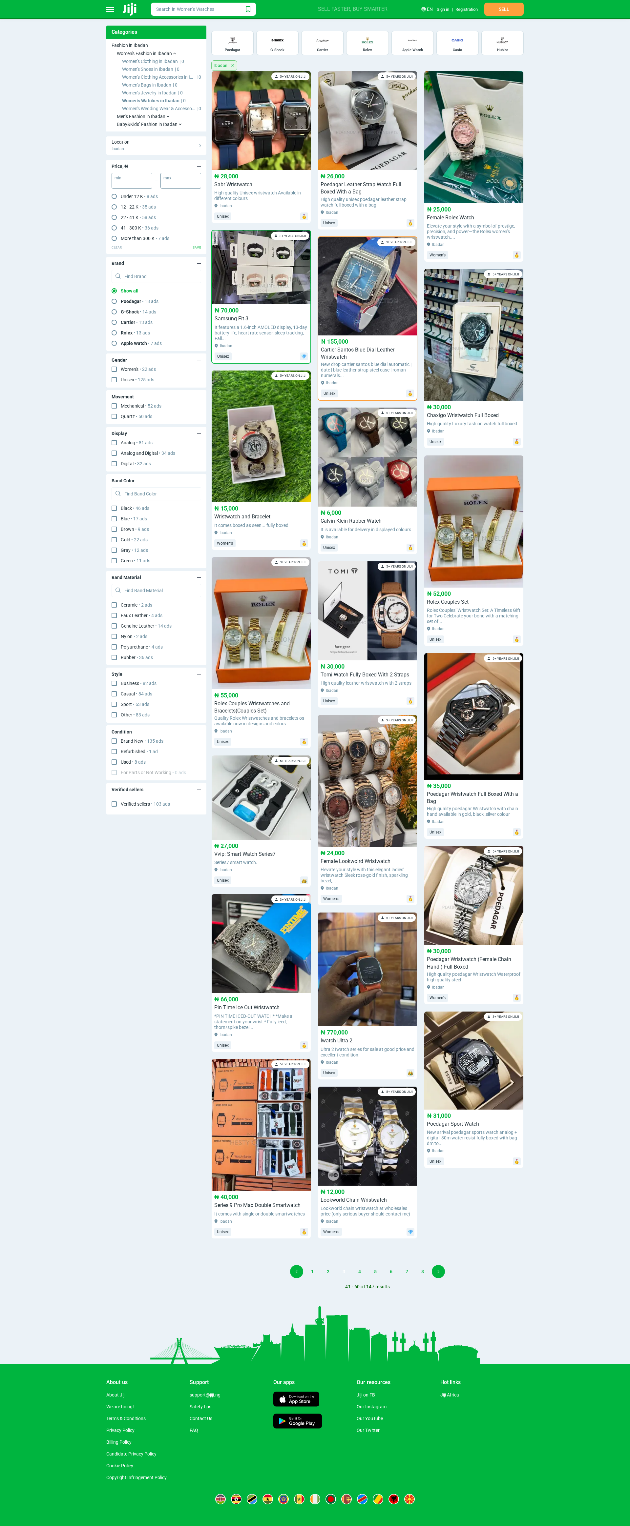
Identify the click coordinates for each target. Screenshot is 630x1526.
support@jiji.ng (205, 1394)
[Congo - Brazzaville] (378, 1499)
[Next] (438, 1271)
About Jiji (115, 1394)
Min (118, 178)
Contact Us (201, 1418)
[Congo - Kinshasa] (362, 1499)
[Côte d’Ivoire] (315, 1499)
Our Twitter (368, 1430)
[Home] (130, 9)
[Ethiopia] (283, 1499)
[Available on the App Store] (296, 1400)
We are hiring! (120, 1406)
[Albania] (393, 1499)
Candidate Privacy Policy (131, 1453)
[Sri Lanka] (346, 1499)
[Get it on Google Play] (297, 1422)
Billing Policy (119, 1442)
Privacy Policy (120, 1430)
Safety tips (200, 1406)
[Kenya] (220, 1499)
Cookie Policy (119, 1465)
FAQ (194, 1430)
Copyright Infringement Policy (136, 1477)
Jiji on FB (366, 1394)
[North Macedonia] (409, 1499)
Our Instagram (372, 1406)
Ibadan (221, 65)
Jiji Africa (449, 1394)
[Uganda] (236, 1499)
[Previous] (296, 1271)
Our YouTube (370, 1418)
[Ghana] (267, 1499)
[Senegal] (299, 1499)
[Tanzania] (252, 1499)
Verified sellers (145, 804)
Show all (129, 291)
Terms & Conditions (126, 1418)
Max (167, 178)
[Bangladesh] (331, 1499)
